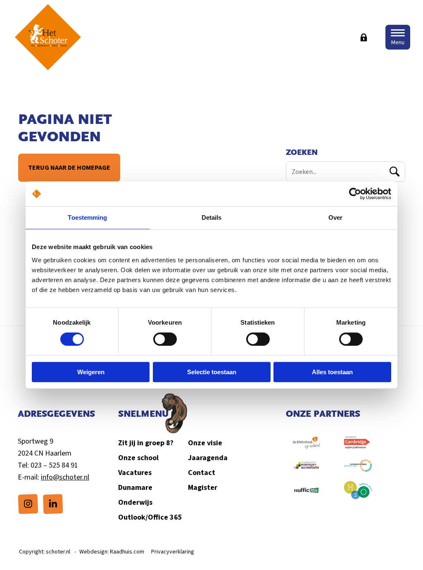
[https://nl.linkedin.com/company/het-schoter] (53, 503)
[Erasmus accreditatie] (306, 469)
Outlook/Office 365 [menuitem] (150, 517)
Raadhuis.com (127, 552)
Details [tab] (212, 217)
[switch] (165, 339)
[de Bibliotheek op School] (306, 447)
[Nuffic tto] (306, 494)
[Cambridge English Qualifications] (358, 447)
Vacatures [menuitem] (135, 473)
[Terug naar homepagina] (48, 37)
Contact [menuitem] (201, 473)
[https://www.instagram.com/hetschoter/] (28, 503)
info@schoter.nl (65, 477)
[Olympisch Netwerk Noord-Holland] (358, 469)
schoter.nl (58, 552)
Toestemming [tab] (87, 217)
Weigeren (91, 371)
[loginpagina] (363, 37)
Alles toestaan (332, 371)
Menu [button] (397, 42)
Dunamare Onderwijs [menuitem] (135, 495)
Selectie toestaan (211, 371)
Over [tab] (335, 217)
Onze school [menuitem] (138, 458)
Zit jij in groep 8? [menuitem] (145, 443)
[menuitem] (28, 504)
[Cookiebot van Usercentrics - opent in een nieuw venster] (355, 194)
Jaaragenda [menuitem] (208, 458)
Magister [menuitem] (202, 487)
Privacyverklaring (172, 552)
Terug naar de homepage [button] (69, 167)
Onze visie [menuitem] (205, 443)
